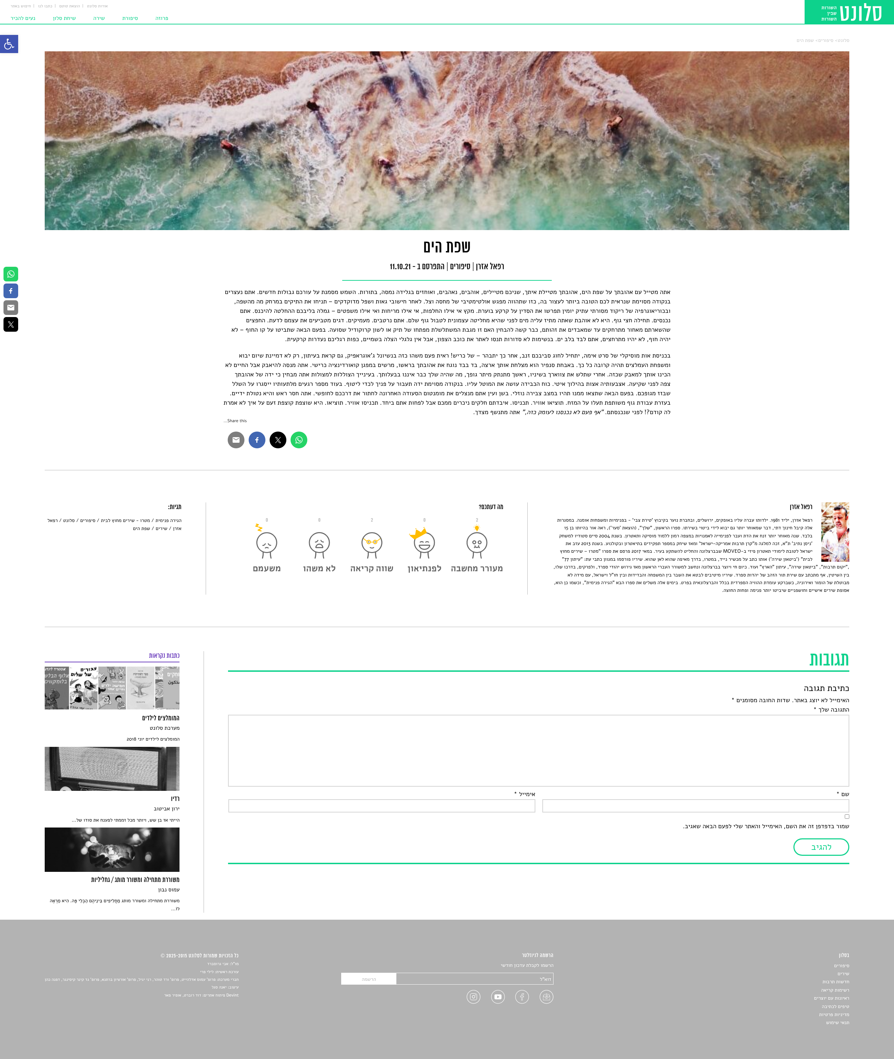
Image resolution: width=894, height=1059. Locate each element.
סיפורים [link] (825, 40)
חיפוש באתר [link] (20, 6)
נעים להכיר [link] (22, 18)
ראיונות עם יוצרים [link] (831, 998)
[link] (9, 44)
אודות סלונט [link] (97, 6)
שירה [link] (99, 18)
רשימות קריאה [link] (835, 990)
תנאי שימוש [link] (837, 1022)
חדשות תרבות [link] (835, 981)
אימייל (524, 794)
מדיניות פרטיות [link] (834, 1014)
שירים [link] (161, 528)
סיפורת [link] (130, 18)
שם (842, 794)
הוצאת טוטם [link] (69, 6)
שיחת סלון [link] (64, 18)
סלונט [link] (843, 40)
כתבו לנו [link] (45, 6)
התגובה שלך (831, 710)
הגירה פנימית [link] (168, 520)
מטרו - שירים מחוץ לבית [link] (125, 520)
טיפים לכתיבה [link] (835, 1006)
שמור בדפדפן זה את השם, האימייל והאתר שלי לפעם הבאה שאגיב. (766, 826)
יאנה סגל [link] (219, 987)
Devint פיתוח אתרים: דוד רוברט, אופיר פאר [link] (201, 995)
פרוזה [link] (161, 18)
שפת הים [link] (805, 40)
